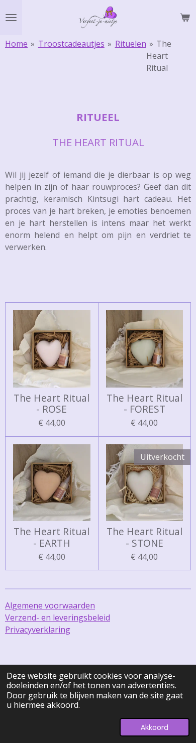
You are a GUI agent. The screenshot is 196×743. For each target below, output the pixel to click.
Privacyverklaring (37, 629)
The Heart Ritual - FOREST (144, 404)
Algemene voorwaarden (50, 605)
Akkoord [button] (154, 727)
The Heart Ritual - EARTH (51, 537)
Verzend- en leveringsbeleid (57, 617)
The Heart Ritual (159, 55)
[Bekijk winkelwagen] (185, 17)
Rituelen (130, 43)
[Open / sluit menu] (11, 17)
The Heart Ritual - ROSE (51, 404)
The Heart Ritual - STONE (144, 537)
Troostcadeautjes (71, 43)
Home (16, 43)
